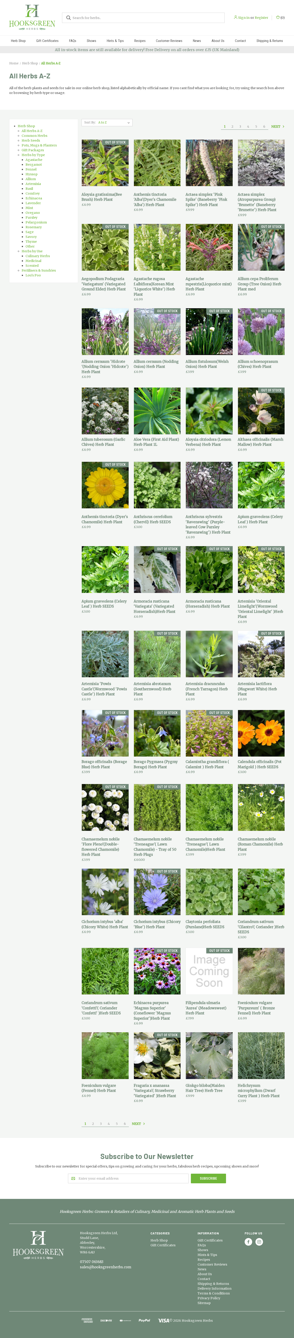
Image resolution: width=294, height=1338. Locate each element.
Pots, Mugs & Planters (39, 145)
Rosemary (33, 227)
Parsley (31, 217)
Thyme (31, 242)
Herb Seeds (31, 140)
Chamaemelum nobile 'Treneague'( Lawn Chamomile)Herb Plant (205, 844)
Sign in (244, 18)
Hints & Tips (115, 41)
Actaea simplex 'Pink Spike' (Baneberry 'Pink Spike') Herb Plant (206, 199)
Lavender (33, 203)
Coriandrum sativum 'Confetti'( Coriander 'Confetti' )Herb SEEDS (101, 1008)
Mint (29, 208)
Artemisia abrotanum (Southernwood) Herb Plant (152, 689)
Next (276, 126)
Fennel (31, 169)
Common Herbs (34, 136)
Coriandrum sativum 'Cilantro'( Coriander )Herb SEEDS (261, 927)
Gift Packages (33, 150)
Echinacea (33, 198)
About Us (218, 41)
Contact (240, 41)
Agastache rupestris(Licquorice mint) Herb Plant (209, 284)
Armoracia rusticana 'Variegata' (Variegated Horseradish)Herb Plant (154, 606)
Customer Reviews (169, 41)
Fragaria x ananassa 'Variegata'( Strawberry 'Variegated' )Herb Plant (155, 1090)
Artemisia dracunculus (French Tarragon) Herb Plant (207, 689)
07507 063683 (91, 1262)
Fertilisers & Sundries (39, 270)
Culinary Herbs (37, 256)
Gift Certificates (47, 41)
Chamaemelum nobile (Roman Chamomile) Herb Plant (260, 844)
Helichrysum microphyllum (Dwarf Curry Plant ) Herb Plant (259, 1090)
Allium (30, 179)
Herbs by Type (33, 155)
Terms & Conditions (214, 1293)
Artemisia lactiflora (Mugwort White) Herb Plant (257, 689)
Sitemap (204, 1303)
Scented (32, 266)
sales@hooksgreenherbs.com (105, 1267)
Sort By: (90, 122)
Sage (29, 232)
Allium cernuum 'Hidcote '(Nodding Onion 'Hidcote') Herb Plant (105, 366)
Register (261, 18)
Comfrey (32, 193)
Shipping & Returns (270, 41)
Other (30, 246)
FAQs (72, 41)
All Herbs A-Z (32, 131)
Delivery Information (215, 1288)
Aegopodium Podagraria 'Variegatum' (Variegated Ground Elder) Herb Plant (104, 284)
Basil (29, 189)
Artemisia (33, 184)
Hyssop (31, 174)
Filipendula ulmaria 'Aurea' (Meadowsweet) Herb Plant (206, 1008)
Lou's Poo (33, 275)
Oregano (32, 213)
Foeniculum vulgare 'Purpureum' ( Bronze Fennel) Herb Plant (256, 1008)
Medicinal (33, 261)
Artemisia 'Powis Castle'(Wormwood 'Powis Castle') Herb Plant (104, 689)
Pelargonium (36, 222)
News (197, 41)
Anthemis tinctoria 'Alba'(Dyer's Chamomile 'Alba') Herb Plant (155, 199)
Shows (91, 41)
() (282, 18)
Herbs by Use (32, 251)
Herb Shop (18, 41)
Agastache (33, 160)
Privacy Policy (209, 1298)
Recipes (140, 41)
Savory (31, 237)
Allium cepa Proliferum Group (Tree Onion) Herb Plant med (259, 284)
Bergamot (33, 164)
